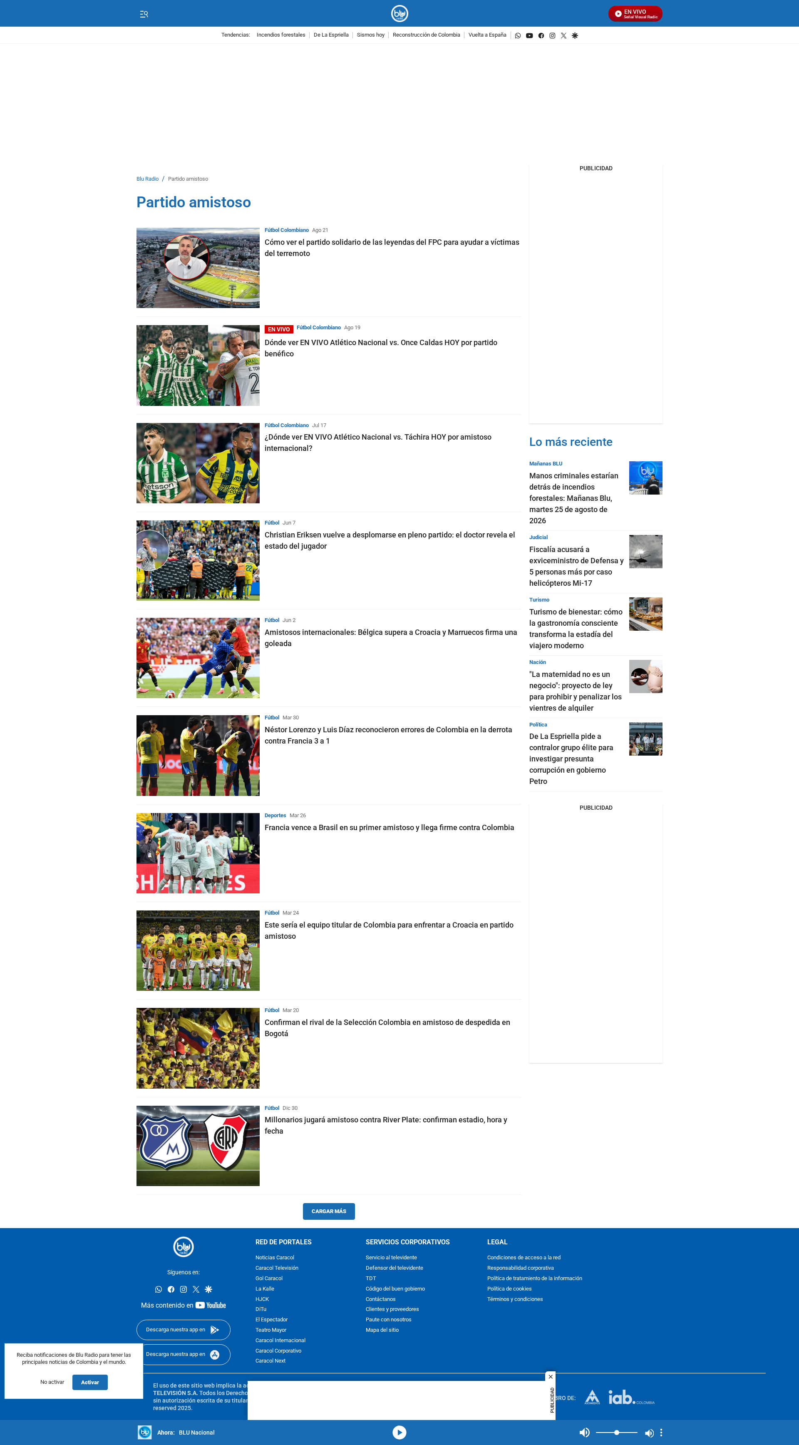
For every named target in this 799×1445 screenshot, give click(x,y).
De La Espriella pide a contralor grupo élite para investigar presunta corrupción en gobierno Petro (571, 759)
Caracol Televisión (277, 1268)
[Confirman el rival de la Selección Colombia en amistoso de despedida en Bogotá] (198, 1048)
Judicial (538, 537)
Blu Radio (147, 179)
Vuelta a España (487, 35)
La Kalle (265, 1289)
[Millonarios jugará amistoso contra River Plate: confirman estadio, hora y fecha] (198, 1146)
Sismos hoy (371, 35)
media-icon (399, 1432)
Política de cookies (509, 1289)
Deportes (275, 815)
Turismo (539, 600)
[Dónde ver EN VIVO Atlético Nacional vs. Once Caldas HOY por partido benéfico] (198, 365)
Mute (585, 1433)
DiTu (261, 1309)
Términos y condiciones (515, 1299)
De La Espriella (331, 35)
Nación (537, 662)
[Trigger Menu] (143, 13)
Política (538, 724)
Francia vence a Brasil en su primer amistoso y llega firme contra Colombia (389, 827)
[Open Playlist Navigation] (661, 1432)
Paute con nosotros (389, 1320)
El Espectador (272, 1320)
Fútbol (272, 523)
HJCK (262, 1299)
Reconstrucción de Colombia (426, 35)
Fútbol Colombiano (287, 230)
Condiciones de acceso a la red (524, 1258)
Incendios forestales (281, 35)
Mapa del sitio (382, 1330)
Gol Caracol (269, 1278)
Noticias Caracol (275, 1258)
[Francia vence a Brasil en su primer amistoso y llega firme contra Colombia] (198, 853)
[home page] (399, 13)
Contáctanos (381, 1299)
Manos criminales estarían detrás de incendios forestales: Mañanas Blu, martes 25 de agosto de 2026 (573, 498)
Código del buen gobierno (395, 1289)
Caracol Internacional (280, 1340)
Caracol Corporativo (278, 1351)
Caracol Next (270, 1361)
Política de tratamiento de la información (534, 1278)
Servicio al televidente (391, 1258)
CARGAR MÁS (329, 1211)
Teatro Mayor (271, 1330)
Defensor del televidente (394, 1268)
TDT (371, 1278)
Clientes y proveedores (392, 1309)
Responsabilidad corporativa (520, 1268)
